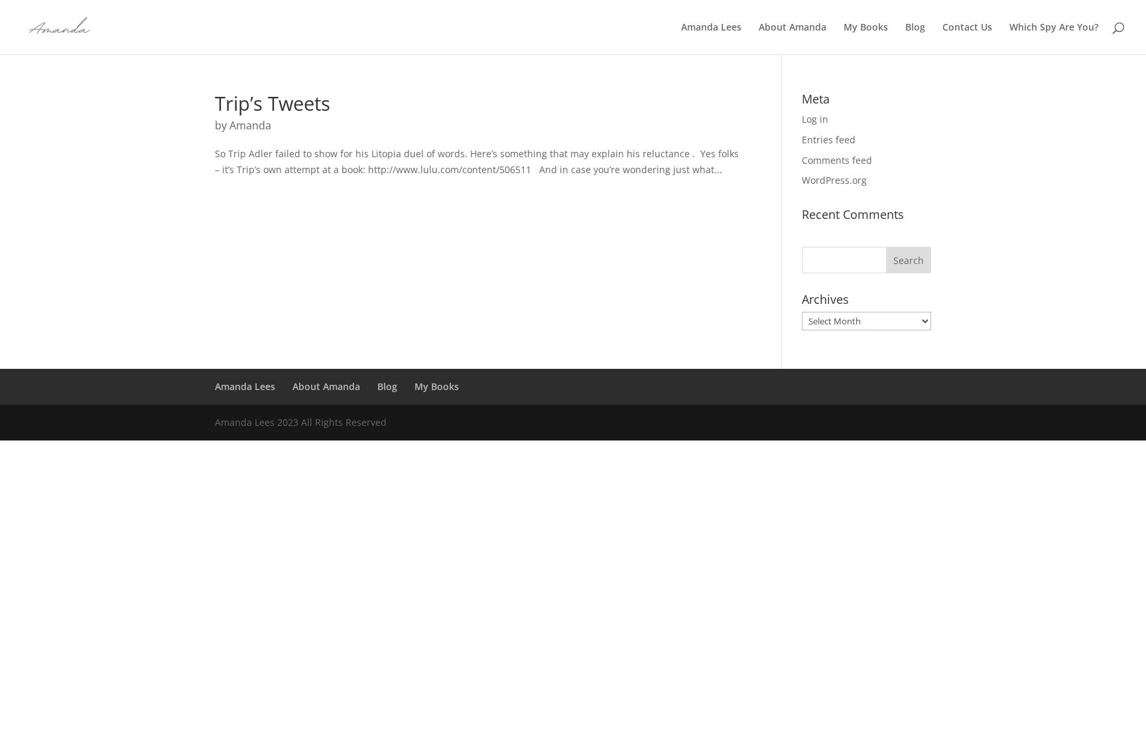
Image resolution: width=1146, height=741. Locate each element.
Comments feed (837, 160)
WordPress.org (834, 180)
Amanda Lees (711, 28)
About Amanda (792, 28)
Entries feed (829, 139)
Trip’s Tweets (272, 103)
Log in (815, 119)
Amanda (250, 125)
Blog (915, 28)
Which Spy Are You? (1053, 28)
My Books (866, 28)
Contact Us (967, 28)
